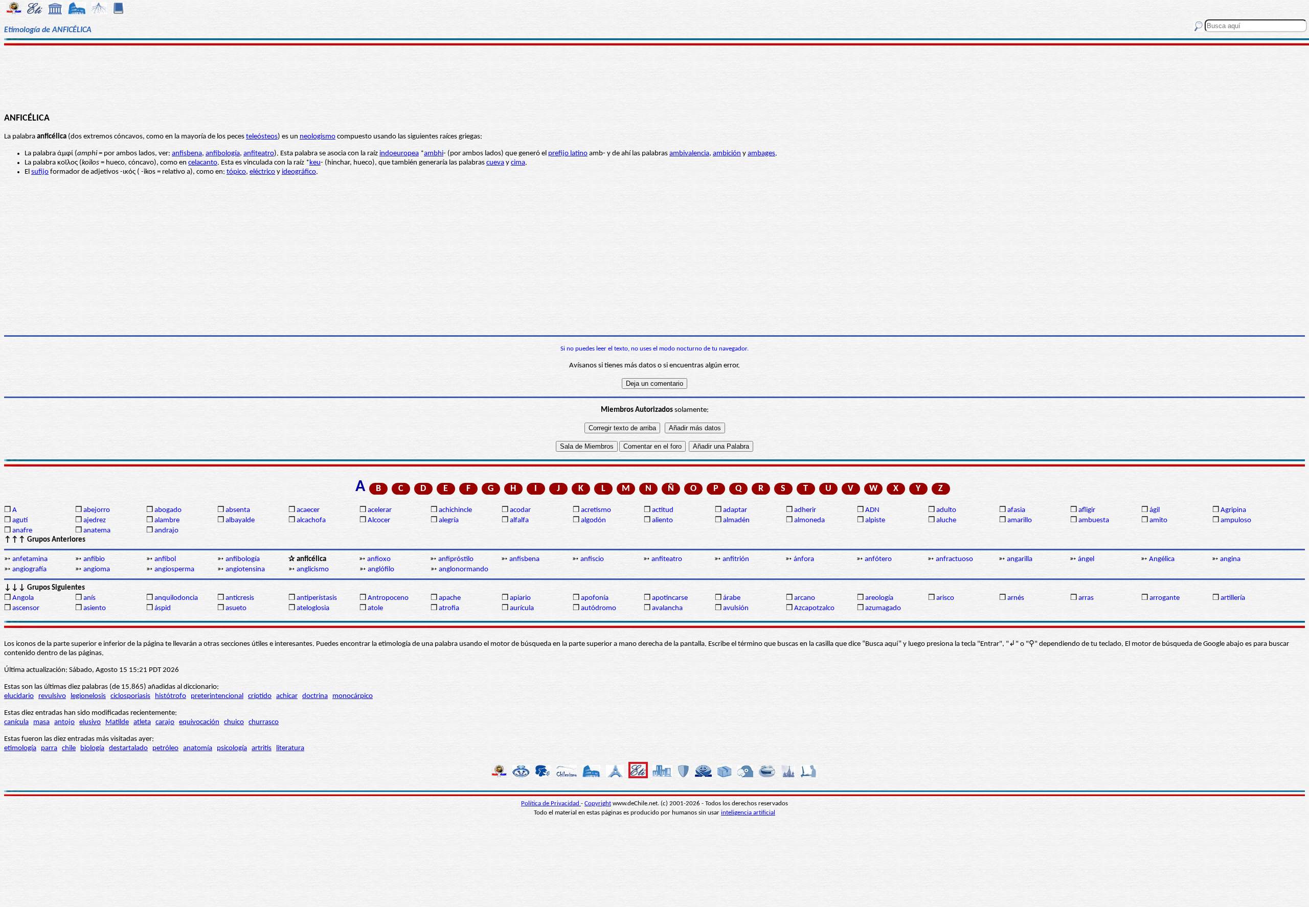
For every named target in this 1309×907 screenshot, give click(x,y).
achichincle (455, 510)
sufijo (40, 172)
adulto (946, 510)
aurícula (522, 608)
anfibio (94, 559)
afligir (1086, 510)
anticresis (239, 598)
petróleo (165, 748)
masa (41, 722)
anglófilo (381, 569)
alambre (166, 520)
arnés (1015, 598)
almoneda (809, 520)
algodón (593, 520)
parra (49, 748)
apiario (520, 598)
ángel (1086, 559)
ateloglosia (313, 608)
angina (1230, 559)
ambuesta (1093, 520)
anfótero (878, 559)
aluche (946, 520)
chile (69, 748)
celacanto (202, 163)
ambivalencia (689, 153)
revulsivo (52, 696)
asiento (94, 608)
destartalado (128, 748)
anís (89, 598)
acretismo (596, 510)
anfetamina (30, 559)
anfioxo (379, 559)
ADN (872, 510)
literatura (290, 748)
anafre (22, 530)
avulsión (736, 608)
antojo (64, 722)
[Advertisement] (655, 78)
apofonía (594, 598)
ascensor (25, 608)
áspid (162, 608)
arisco (945, 598)
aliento (662, 520)
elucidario (19, 696)
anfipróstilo (455, 559)
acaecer (308, 510)
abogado (168, 510)
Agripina (1233, 510)
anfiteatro (258, 153)
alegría (449, 520)
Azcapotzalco (814, 608)
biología (92, 748)
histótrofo (170, 696)
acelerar (380, 510)
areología (879, 598)
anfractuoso (954, 559)
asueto (235, 608)
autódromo (598, 608)
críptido (260, 696)
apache (450, 598)
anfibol (165, 559)
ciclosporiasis (130, 696)
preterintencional (217, 696)
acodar (520, 510)
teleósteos (262, 137)
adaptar (735, 510)
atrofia (449, 608)
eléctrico (262, 172)
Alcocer (379, 520)
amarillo (1019, 520)
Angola (23, 598)
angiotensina (245, 569)
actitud (662, 510)
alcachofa (311, 520)
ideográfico (299, 172)
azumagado (883, 608)
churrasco (264, 722)
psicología (232, 748)
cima (518, 163)
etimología (20, 748)
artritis (262, 748)
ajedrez (94, 520)
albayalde (240, 520)
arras (1086, 598)
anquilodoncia (176, 598)
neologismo (317, 137)
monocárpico (352, 696)
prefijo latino (568, 153)
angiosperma (174, 569)
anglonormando (463, 569)
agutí (20, 520)
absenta (237, 510)
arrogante (1164, 598)
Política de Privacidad (551, 803)
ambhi (433, 153)
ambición (727, 153)
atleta (142, 722)
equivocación (199, 722)
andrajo (166, 530)
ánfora (804, 559)
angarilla (1019, 559)
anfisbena (187, 153)
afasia (1016, 510)
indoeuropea (399, 153)
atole (375, 608)
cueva (495, 163)
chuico (234, 722)
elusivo (90, 722)
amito (1158, 520)
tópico (236, 172)
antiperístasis (317, 598)
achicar (287, 696)
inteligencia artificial (748, 812)
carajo (164, 722)
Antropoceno (388, 598)
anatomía (197, 748)
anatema (96, 530)
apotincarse (670, 598)
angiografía (29, 569)
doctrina (315, 696)
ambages (761, 153)
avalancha (667, 608)
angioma (96, 569)
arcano (804, 598)
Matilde (117, 722)
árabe (731, 598)
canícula (16, 722)
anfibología (223, 153)
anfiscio (592, 559)
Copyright (597, 803)
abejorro (96, 510)
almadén (736, 520)
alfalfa (519, 520)
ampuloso (1236, 520)
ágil (1154, 510)
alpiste (875, 520)
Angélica (1162, 559)
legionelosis (88, 696)
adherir (805, 510)
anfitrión (736, 559)
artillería (1233, 598)
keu (315, 163)
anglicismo (313, 569)
